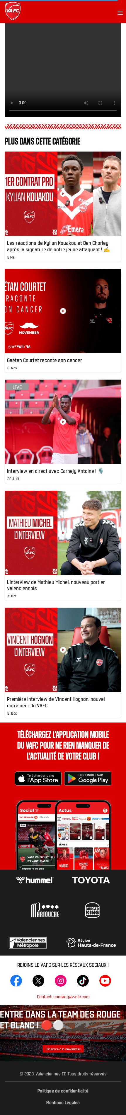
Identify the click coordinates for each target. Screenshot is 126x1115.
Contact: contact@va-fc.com (63, 996)
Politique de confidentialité (63, 1090)
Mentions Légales (63, 1102)
